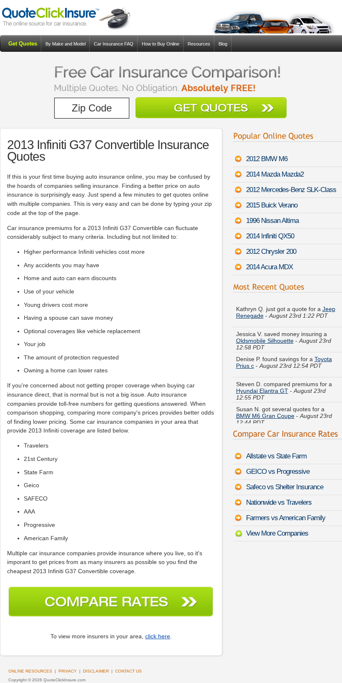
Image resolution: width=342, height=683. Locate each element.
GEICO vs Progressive (277, 472)
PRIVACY (67, 671)
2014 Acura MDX (269, 267)
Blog (223, 43)
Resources (199, 43)
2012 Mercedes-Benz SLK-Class (291, 190)
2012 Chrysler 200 (271, 251)
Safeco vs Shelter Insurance (284, 487)
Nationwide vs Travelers (279, 502)
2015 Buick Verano (271, 205)
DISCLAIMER (96, 671)
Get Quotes (22, 43)
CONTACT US (128, 671)
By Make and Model (65, 43)
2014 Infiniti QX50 (270, 236)
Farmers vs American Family (285, 518)
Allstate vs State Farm (276, 456)
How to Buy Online (160, 43)
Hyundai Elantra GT (262, 390)
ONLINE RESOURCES (30, 671)
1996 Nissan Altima (272, 221)
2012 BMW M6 (266, 159)
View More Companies (277, 533)
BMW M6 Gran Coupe (265, 415)
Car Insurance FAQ (113, 43)
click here (157, 636)
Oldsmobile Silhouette (265, 340)
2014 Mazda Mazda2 (275, 174)
